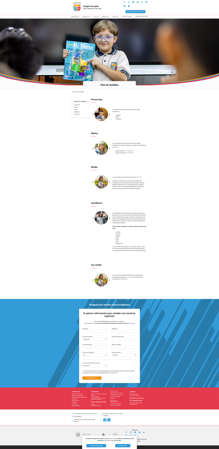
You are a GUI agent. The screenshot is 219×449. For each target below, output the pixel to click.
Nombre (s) (85, 328)
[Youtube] (133, 2)
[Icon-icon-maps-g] (104, 420)
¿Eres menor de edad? (88, 352)
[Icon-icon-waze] (109, 420)
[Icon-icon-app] (146, 2)
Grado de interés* (116, 352)
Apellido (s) (115, 328)
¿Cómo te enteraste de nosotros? (91, 363)
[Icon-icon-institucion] (142, 2)
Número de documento (118, 336)
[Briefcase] (129, 6)
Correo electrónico (87, 344)
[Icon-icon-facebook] (124, 2)
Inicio (73, 91)
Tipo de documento (87, 336)
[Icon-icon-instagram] (129, 2)
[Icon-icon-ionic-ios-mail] (137, 2)
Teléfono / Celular (116, 344)
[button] (75, 17)
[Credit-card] (124, 6)
